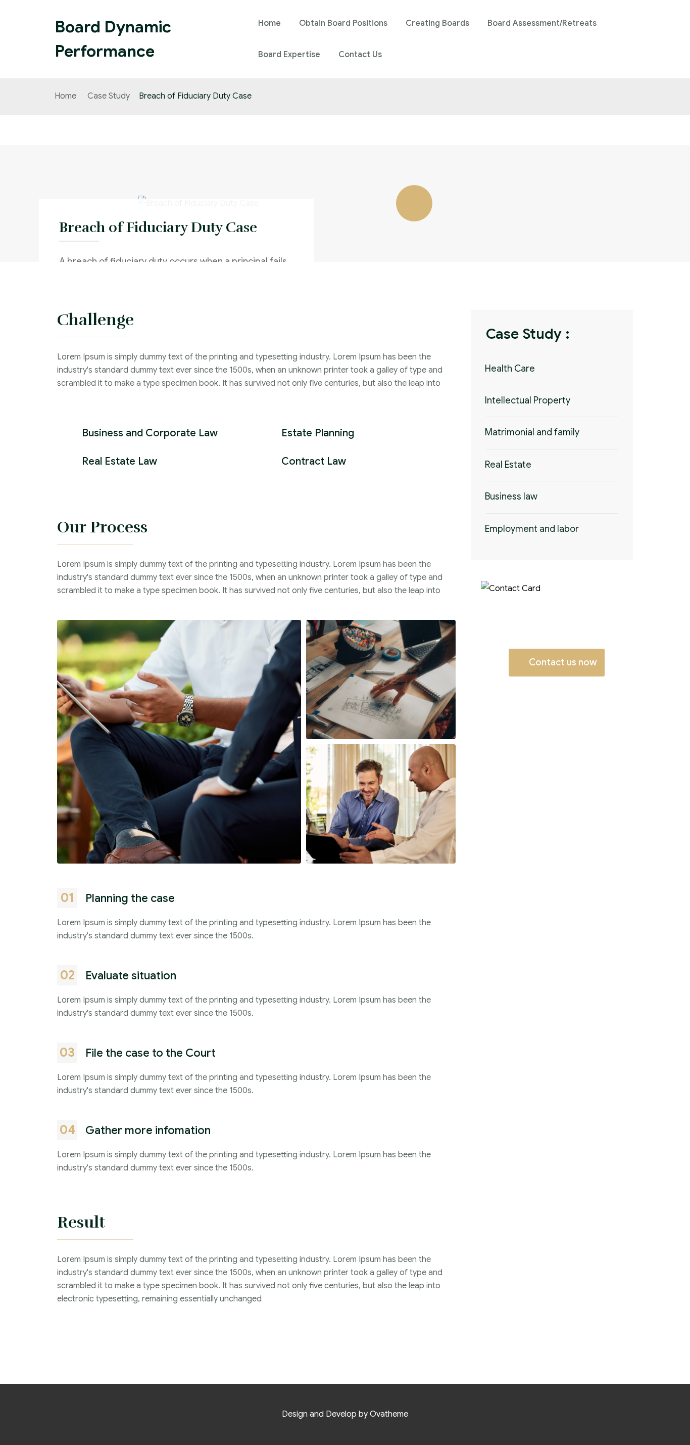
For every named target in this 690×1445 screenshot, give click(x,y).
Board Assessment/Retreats (542, 23)
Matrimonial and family (532, 432)
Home (269, 23)
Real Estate (508, 464)
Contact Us (360, 55)
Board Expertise (289, 55)
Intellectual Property (527, 400)
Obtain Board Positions (343, 23)
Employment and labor (532, 528)
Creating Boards (437, 23)
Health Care (510, 368)
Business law (511, 496)
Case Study (108, 96)
